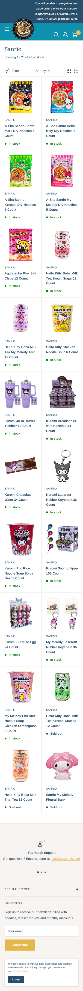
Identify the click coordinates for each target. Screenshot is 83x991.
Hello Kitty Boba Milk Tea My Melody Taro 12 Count (20, 352)
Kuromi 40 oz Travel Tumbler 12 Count (20, 423)
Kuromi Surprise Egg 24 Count (20, 644)
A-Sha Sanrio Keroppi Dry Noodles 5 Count (20, 204)
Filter (15, 71)
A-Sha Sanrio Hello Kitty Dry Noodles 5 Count (60, 131)
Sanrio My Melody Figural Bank (59, 797)
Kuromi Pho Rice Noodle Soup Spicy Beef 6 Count (19, 573)
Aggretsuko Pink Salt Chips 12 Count (20, 275)
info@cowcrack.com (65, 858)
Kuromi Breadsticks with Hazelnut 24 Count (61, 426)
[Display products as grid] (69, 71)
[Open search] (56, 34)
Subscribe (20, 945)
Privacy (20, 971)
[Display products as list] (76, 71)
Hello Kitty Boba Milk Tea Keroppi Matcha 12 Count (62, 721)
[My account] (65, 34)
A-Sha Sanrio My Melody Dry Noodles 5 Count (61, 204)
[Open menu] (7, 29)
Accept (16, 979)
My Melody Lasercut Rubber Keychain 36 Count (61, 647)
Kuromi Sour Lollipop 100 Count (62, 570)
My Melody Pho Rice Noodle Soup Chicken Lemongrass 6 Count (21, 723)
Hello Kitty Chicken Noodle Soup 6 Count (62, 349)
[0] (74, 34)
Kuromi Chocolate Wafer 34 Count (18, 497)
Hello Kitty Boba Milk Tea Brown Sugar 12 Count (62, 278)
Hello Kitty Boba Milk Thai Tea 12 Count (20, 797)
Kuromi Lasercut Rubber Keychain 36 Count (61, 499)
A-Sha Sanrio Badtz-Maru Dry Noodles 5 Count (20, 131)
